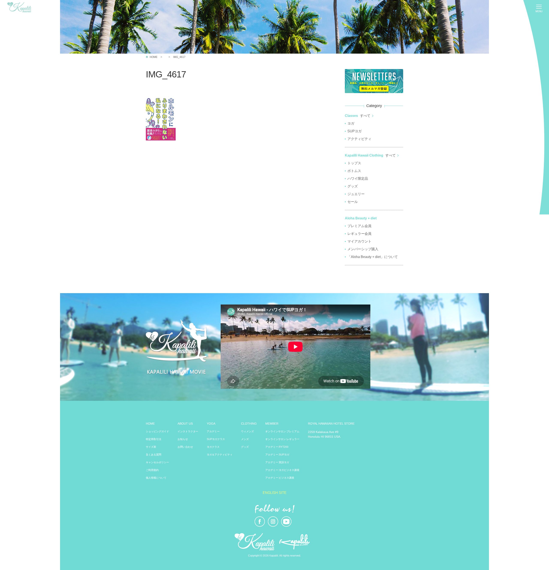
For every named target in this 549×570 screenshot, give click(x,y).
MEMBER (271, 423)
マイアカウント (359, 241)
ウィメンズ (247, 431)
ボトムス (354, 171)
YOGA (211, 423)
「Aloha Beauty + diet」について (372, 257)
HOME (153, 57)
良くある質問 (153, 454)
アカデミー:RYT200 (276, 446)
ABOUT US (185, 423)
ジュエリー (356, 194)
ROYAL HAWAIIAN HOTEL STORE (331, 423)
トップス (354, 163)
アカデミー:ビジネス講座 (279, 477)
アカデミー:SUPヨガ (277, 454)
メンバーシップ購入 (362, 249)
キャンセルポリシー (157, 462)
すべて (365, 116)
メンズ (245, 439)
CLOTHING (249, 423)
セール (352, 202)
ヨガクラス (213, 446)
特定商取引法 (153, 439)
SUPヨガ (354, 131)
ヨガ (350, 123)
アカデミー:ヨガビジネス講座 (282, 470)
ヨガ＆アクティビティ (219, 454)
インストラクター (188, 431)
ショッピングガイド (157, 431)
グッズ (352, 186)
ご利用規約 (152, 470)
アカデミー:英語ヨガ (277, 462)
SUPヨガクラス (216, 439)
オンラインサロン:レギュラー (282, 439)
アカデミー (213, 431)
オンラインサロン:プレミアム (282, 431)
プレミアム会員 (359, 226)
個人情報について (156, 477)
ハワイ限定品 (357, 178)
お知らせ (183, 439)
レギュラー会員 (359, 233)
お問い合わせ (185, 446)
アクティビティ (359, 139)
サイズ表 (151, 446)
